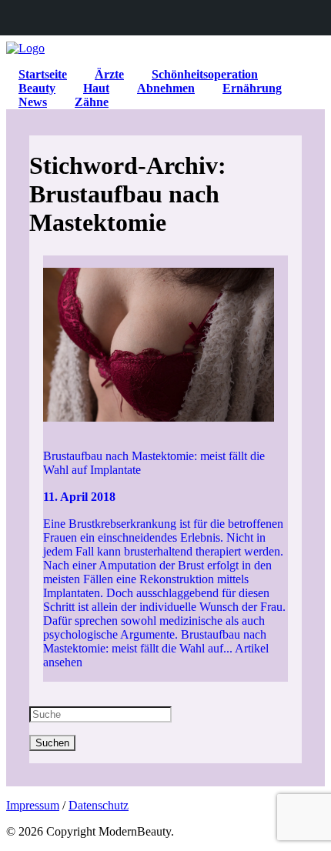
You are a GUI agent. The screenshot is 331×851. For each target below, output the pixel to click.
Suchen (52, 743)
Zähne (92, 101)
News (32, 101)
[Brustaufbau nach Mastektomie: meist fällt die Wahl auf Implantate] (166, 346)
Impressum (32, 805)
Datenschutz (99, 805)
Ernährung (252, 88)
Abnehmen (166, 88)
